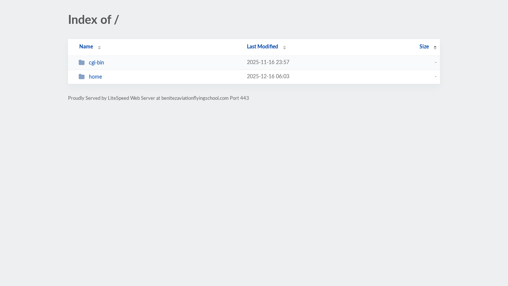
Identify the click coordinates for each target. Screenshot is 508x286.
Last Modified (262, 47)
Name (86, 47)
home (95, 77)
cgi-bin (96, 63)
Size (424, 47)
